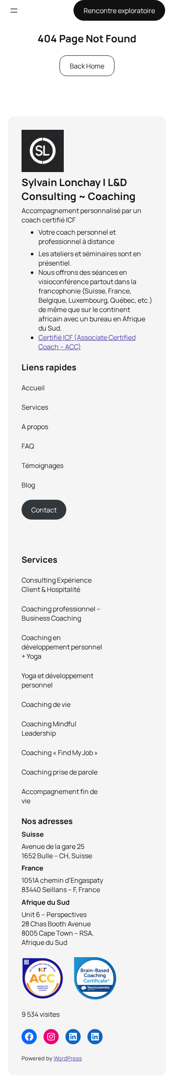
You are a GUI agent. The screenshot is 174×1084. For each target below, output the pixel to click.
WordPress (68, 1058)
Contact (44, 510)
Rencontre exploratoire (119, 10)
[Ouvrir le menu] (14, 10)
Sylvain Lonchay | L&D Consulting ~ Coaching (79, 189)
